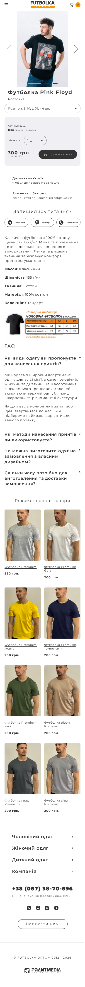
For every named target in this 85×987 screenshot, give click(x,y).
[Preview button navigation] (9, 49)
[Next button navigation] (75, 49)
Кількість (14, 140)
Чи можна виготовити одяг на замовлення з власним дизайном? (40, 456)
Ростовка (16, 99)
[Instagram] (47, 908)
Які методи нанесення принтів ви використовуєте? (40, 437)
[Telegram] (56, 908)
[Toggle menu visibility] (6, 4)
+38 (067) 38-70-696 (42, 888)
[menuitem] (29, 908)
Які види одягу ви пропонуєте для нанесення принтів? (40, 361)
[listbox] (42, 108)
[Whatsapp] (29, 908)
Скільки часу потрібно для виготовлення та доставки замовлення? (36, 478)
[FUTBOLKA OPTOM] (42, 4)
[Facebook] (38, 908)
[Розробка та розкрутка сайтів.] (42, 970)
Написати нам (42, 924)
